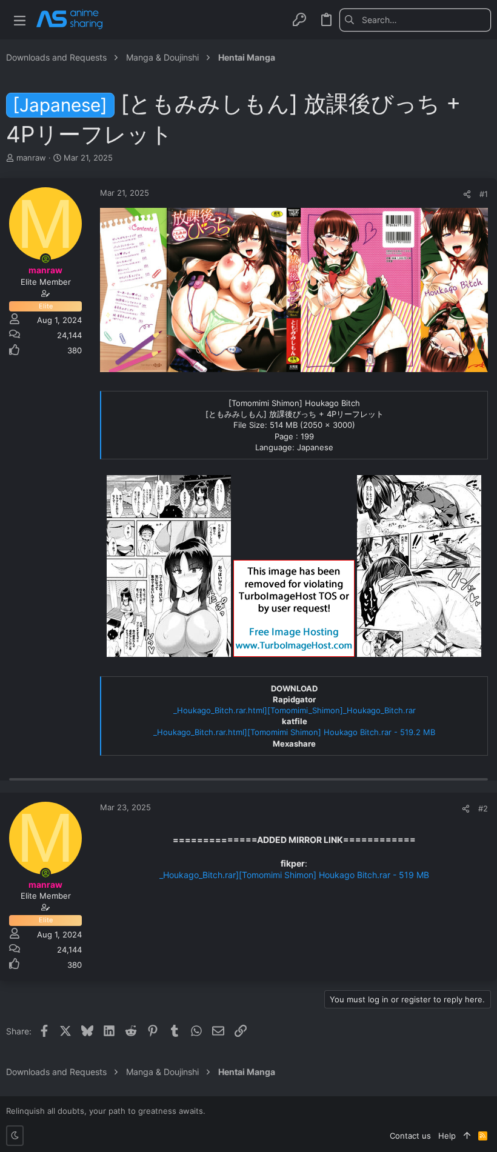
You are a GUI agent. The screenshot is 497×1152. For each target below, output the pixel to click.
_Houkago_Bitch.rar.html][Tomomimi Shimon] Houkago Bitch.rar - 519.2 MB (294, 732)
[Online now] (45, 258)
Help (447, 1135)
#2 (483, 808)
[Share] (467, 194)
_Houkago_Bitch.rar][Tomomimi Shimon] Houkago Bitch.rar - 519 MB (294, 875)
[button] (19, 19)
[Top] (467, 1136)
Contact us (410, 1135)
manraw (31, 157)
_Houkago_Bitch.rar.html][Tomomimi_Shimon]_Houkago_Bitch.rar (294, 710)
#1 (483, 194)
